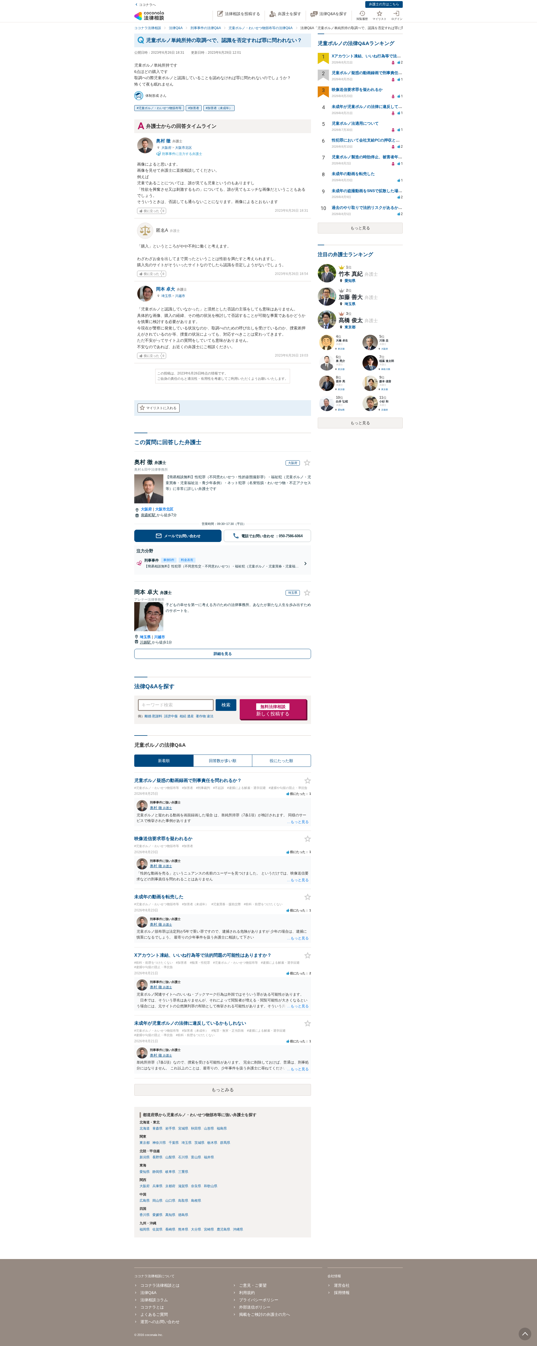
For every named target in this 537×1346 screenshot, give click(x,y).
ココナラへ (147, 5)
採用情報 (341, 1292)
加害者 (194, 108)
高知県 (170, 1215)
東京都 (145, 1143)
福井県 (209, 1157)
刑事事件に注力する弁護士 (181, 154)
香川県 (145, 1215)
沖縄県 (238, 1229)
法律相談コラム (154, 1300)
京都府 (170, 1186)
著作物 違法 (204, 716)
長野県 (157, 1157)
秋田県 (196, 1128)
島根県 (196, 1201)
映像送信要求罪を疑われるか (357, 89)
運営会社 (341, 1285)
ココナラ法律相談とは (160, 1285)
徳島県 (183, 1215)
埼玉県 (166, 296)
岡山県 (157, 1201)
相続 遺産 (187, 716)
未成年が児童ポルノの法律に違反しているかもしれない (381, 106)
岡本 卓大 (171, 289)
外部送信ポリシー (254, 1307)
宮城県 (183, 1128)
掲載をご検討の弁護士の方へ (264, 1314)
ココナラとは (152, 1307)
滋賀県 (183, 1186)
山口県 (170, 1201)
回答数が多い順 (222, 760)
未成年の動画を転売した (353, 173)
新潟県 (145, 1157)
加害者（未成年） (220, 108)
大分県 (196, 1229)
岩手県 (170, 1128)
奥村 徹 (169, 140)
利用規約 (247, 1292)
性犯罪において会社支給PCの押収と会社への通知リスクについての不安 (395, 140)
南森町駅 (149, 515)
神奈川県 (159, 1143)
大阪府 (166, 148)
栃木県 (212, 1143)
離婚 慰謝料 (153, 716)
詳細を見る (223, 654)
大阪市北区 (183, 148)
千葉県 (174, 1143)
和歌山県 (210, 1186)
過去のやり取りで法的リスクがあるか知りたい (373, 207)
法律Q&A (148, 1292)
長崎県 (170, 1229)
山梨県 (170, 1157)
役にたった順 (281, 760)
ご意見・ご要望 (253, 1285)
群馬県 (225, 1143)
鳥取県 (183, 1201)
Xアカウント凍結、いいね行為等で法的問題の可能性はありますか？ (392, 56)
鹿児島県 (223, 1229)
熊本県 (183, 1229)
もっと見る (360, 228)
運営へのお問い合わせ (160, 1321)
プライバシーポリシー (258, 1300)
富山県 (196, 1157)
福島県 (222, 1128)
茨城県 (199, 1143)
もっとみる (222, 1089)
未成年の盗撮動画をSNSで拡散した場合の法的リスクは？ (383, 190)
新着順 (164, 760)
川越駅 (146, 642)
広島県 (145, 1201)
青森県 (157, 1128)
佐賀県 (157, 1229)
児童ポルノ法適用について (355, 123)
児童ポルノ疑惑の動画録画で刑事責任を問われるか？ (379, 72)
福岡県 (145, 1229)
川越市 (180, 296)
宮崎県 (209, 1229)
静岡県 (157, 1172)
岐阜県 (170, 1172)
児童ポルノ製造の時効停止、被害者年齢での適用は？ (379, 157)
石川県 (183, 1157)
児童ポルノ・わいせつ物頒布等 (160, 108)
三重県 (183, 1172)
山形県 (209, 1128)
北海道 (145, 1128)
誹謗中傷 (171, 716)
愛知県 (145, 1172)
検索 (226, 705)
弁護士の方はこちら (384, 4)
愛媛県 (157, 1215)
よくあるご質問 (154, 1314)
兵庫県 (157, 1186)
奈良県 (196, 1186)
